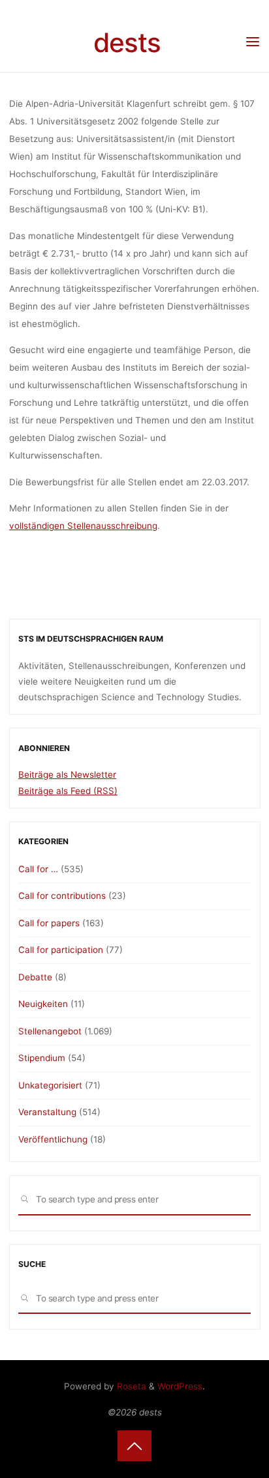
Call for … (38, 869)
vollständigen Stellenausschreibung (83, 525)
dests (127, 43)
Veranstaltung (47, 1112)
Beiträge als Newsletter (67, 774)
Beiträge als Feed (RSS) (68, 791)
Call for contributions (62, 895)
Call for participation (60, 950)
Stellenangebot (50, 1031)
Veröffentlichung (52, 1139)
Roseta (130, 1386)
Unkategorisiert (50, 1085)
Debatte (35, 977)
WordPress (179, 1386)
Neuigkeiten (43, 1004)
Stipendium (41, 1058)
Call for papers (49, 923)
